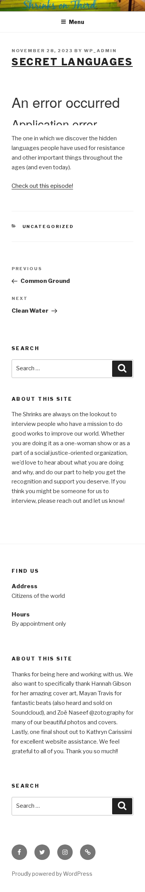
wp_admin (100, 50)
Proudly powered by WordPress (52, 873)
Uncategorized (48, 226)
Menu (76, 22)
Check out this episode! (42, 185)
